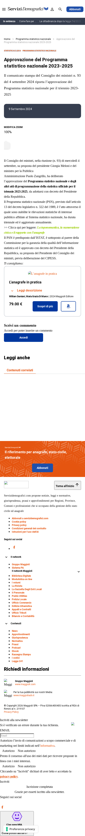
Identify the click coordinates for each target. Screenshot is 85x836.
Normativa (17, 641)
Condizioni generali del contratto (29, 528)
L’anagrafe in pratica (25, 282)
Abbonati (42, 467)
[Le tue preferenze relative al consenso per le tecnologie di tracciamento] (20, 829)
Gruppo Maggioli (21, 564)
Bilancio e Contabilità (23, 616)
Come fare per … (27, 21)
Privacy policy (19, 525)
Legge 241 (17, 661)
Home (7, 39)
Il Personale (18, 592)
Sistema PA (18, 567)
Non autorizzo (27, 750)
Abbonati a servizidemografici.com (30, 518)
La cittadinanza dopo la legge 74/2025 (60, 21)
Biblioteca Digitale (21, 576)
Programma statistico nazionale (33, 39)
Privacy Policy (11, 712)
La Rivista (17, 586)
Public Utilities (19, 596)
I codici (16, 657)
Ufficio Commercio (21, 602)
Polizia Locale (19, 599)
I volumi (16, 582)
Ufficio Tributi (19, 612)
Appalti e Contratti (21, 609)
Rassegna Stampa (21, 654)
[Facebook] (14, 548)
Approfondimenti (21, 634)
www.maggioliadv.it (23, 695)
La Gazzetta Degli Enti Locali (27, 589)
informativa (47, 745)
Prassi (15, 644)
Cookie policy (19, 521)
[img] (72, 723)
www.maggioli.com (25, 684)
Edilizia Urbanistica (22, 606)
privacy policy (9, 776)
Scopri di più (45, 306)
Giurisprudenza (20, 637)
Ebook (15, 651)
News (15, 631)
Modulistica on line (22, 579)
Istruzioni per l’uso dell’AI (25, 531)
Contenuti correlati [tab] (20, 370)
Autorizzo (8, 750)
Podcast (16, 647)
